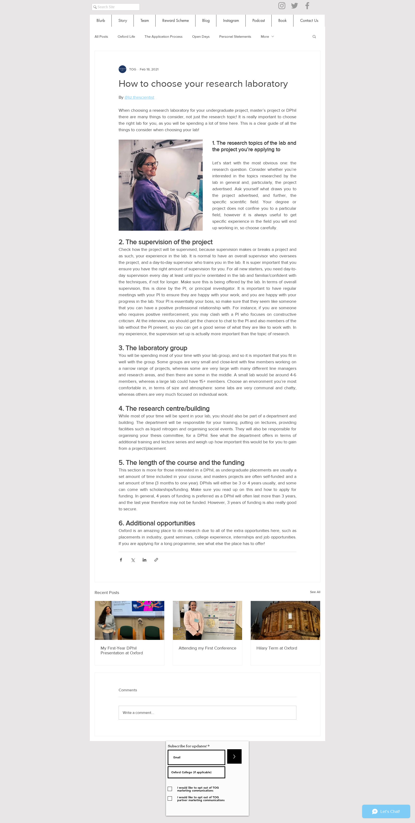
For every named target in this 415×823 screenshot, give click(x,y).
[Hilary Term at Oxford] (285, 620)
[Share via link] (156, 559)
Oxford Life (126, 36)
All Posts (101, 36)
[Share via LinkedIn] (144, 559)
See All (315, 592)
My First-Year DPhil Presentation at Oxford (122, 650)
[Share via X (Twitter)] (132, 559)
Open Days (201, 36)
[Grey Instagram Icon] (282, 5)
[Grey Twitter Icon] (294, 5)
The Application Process (164, 36)
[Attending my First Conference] (207, 620)
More (265, 36)
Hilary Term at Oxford (276, 648)
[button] (314, 36)
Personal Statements (235, 36)
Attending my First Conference (207, 648)
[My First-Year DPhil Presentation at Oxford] (129, 620)
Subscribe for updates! (187, 746)
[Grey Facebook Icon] (307, 5)
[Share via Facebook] (121, 559)
